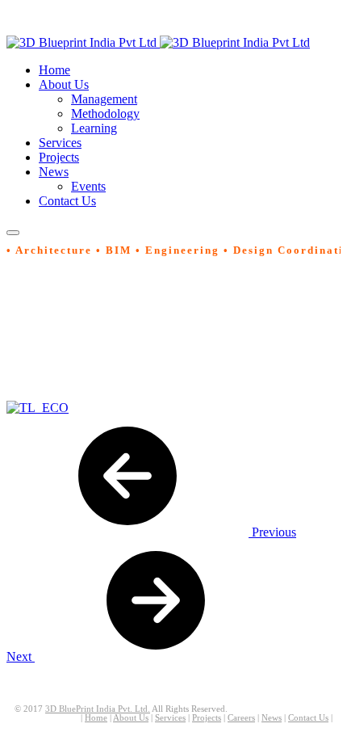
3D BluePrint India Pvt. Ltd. (97, 709)
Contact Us (308, 717)
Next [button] (20, 656)
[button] (64, 84)
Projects (206, 717)
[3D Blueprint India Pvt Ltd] (158, 42)
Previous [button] (272, 532)
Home (96, 717)
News (271, 717)
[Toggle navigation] (12, 232)
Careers (241, 717)
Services (170, 717)
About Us (130, 717)
